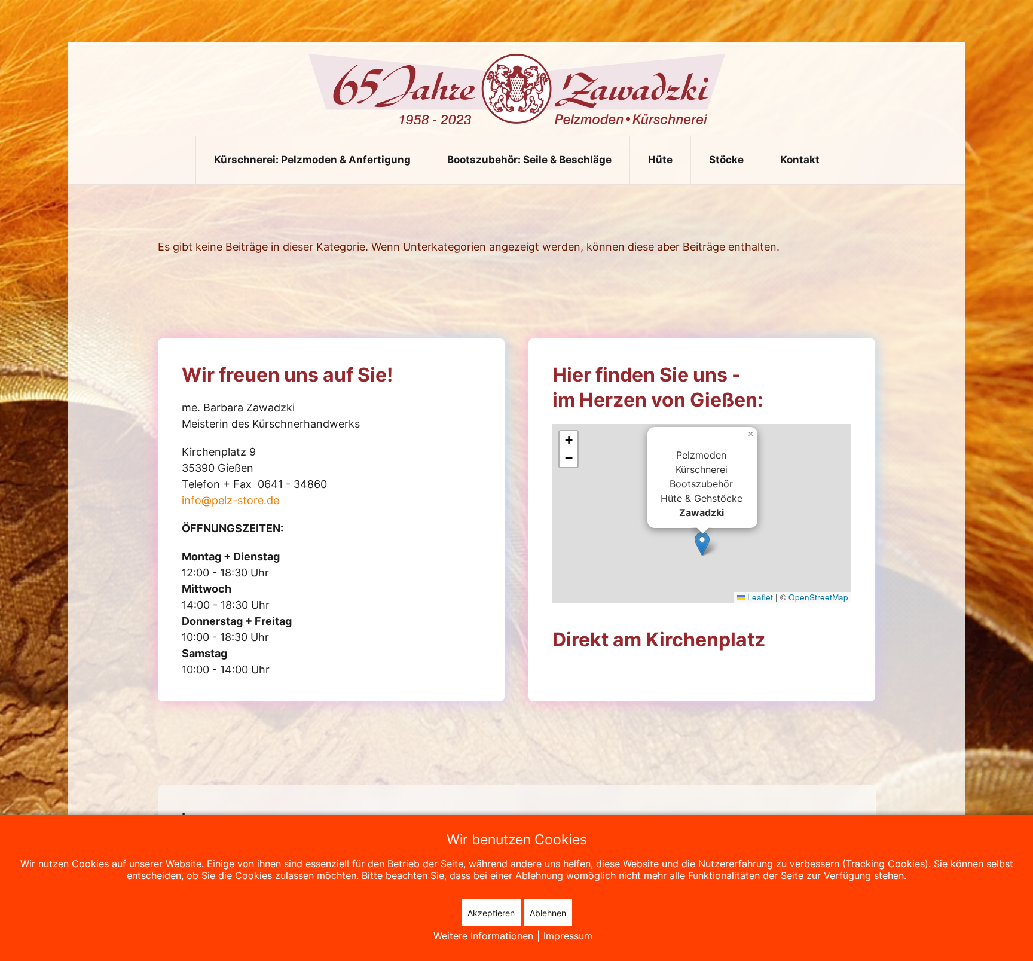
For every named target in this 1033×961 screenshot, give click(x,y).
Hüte (660, 160)
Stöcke (726, 160)
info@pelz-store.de (230, 500)
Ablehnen (548, 913)
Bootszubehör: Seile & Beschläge (529, 160)
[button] (702, 544)
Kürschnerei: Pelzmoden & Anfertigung (312, 160)
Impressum (567, 936)
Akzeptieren (491, 913)
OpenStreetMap (818, 597)
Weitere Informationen (483, 936)
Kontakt (800, 160)
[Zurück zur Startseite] (516, 89)
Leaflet (759, 597)
